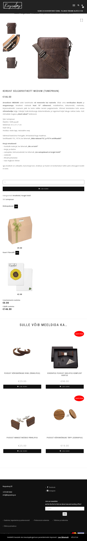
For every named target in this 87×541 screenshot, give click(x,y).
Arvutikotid (16, 195)
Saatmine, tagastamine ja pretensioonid (17, 520)
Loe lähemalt (63, 537)
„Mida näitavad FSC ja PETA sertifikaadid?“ (46, 138)
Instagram (52, 491)
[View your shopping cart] (82, 5)
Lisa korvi (45, 189)
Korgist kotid (26, 195)
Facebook (52, 487)
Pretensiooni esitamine (41, 520)
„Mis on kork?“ (33, 146)
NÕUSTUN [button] (74, 537)
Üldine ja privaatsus (10, 526)
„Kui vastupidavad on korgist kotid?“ (48, 152)
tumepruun (10, 199)
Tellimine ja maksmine (61, 520)
